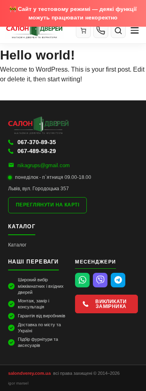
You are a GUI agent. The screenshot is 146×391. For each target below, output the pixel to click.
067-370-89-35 (36, 142)
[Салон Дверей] (37, 30)
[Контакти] (100, 30)
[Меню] (134, 30)
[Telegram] (118, 280)
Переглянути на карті (47, 204)
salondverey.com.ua (29, 373)
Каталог (17, 245)
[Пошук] (118, 30)
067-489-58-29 (36, 151)
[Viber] (100, 280)
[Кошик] (83, 30)
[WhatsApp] (82, 280)
